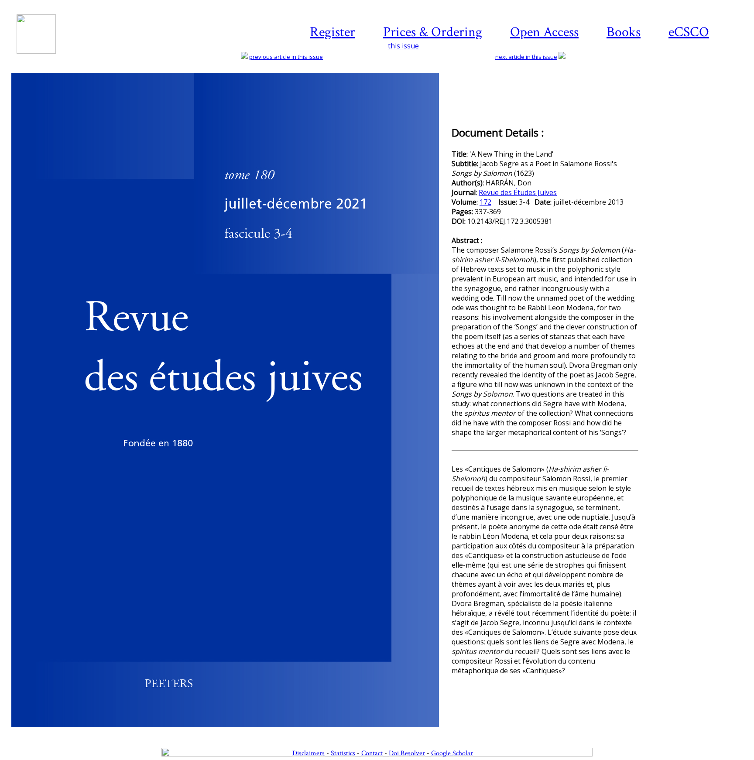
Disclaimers (308, 753)
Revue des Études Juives (518, 192)
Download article (694, 99)
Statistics (343, 753)
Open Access (544, 32)
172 (485, 202)
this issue (403, 46)
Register (332, 32)
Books (624, 32)
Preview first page (230, 732)
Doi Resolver (407, 753)
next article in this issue (526, 57)
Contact (372, 753)
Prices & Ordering (432, 32)
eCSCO (688, 32)
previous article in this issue (286, 57)
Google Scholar (452, 753)
